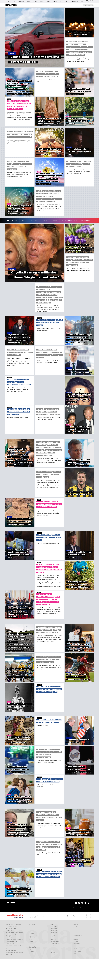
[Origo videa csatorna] (85, 903)
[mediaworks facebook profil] (86, 916)
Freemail (42, 1)
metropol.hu (76, 926)
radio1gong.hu (77, 951)
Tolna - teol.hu (9, 954)
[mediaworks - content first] (15, 916)
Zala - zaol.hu (32, 928)
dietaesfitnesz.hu (55, 941)
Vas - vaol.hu (32, 924)
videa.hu (75, 941)
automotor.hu (54, 928)
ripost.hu (75, 924)
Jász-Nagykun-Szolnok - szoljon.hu (14, 945)
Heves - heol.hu (10, 943)
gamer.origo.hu (54, 932)
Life (14, 1)
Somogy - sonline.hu (11, 950)
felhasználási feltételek (68, 907)
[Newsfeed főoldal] (11, 903)
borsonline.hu (54, 955)
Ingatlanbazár (74, 1)
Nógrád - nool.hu (10, 948)
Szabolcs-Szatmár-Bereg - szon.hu (14, 952)
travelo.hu (53, 939)
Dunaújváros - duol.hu (11, 935)
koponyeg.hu (76, 939)
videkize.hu (54, 945)
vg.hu (30, 949)
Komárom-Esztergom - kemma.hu (14, 947)
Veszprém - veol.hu (33, 926)
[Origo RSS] (88, 903)
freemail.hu (76, 937)
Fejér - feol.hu (9, 937)
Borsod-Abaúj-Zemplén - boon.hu (14, 932)
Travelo (48, 1)
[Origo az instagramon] (82, 903)
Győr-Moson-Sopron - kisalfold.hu (14, 939)
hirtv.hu (30, 939)
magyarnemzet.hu (33, 935)
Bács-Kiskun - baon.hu (11, 926)
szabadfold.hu (32, 937)
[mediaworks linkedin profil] (90, 916)
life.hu (74, 928)
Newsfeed (35, 1)
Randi (67, 1)
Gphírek (55, 1)
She (60, 1)
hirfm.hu (75, 953)
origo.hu (31, 941)
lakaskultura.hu (54, 930)
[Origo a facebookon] (76, 903)
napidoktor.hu (54, 935)
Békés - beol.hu (10, 930)
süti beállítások (77, 907)
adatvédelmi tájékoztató (57, 907)
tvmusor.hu (53, 947)
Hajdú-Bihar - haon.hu (11, 941)
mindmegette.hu (55, 937)
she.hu (75, 929)
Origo (9, 1)
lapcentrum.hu (77, 943)
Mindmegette (21, 1)
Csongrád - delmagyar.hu (12, 934)
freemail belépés (88, 5)
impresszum (83, 907)
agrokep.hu (31, 951)
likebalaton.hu (54, 934)
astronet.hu (54, 926)
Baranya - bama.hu (11, 928)
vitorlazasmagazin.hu (56, 943)
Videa (28, 1)
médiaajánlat (89, 907)
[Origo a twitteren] (79, 903)
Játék (82, 1)
